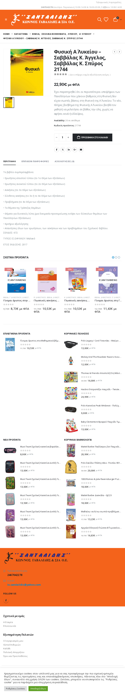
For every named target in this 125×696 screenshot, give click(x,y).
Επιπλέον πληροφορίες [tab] (35, 161)
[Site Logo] (43, 19)
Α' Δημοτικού (40, 297)
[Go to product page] (10, 344)
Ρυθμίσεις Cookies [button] (15, 688)
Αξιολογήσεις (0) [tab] (64, 161)
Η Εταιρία (8, 622)
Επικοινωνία (9, 625)
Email (81, 149)
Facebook (56, 149)
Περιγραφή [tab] (9, 161)
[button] (6, 19)
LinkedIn (68, 149)
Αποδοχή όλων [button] (38, 688)
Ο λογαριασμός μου (13, 640)
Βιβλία (18, 297)
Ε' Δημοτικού (88, 297)
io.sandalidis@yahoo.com (24, 584)
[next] (119, 51)
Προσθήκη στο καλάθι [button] (25, 272)
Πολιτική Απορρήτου (14, 652)
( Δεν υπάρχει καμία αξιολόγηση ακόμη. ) (89, 74)
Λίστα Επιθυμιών (12, 644)
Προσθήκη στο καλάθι (94, 137)
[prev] (114, 51)
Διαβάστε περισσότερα (86, 272)
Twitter (62, 149)
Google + (74, 149)
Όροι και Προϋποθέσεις (15, 656)
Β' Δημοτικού (9, 297)
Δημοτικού (27, 297)
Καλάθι (6, 648)
